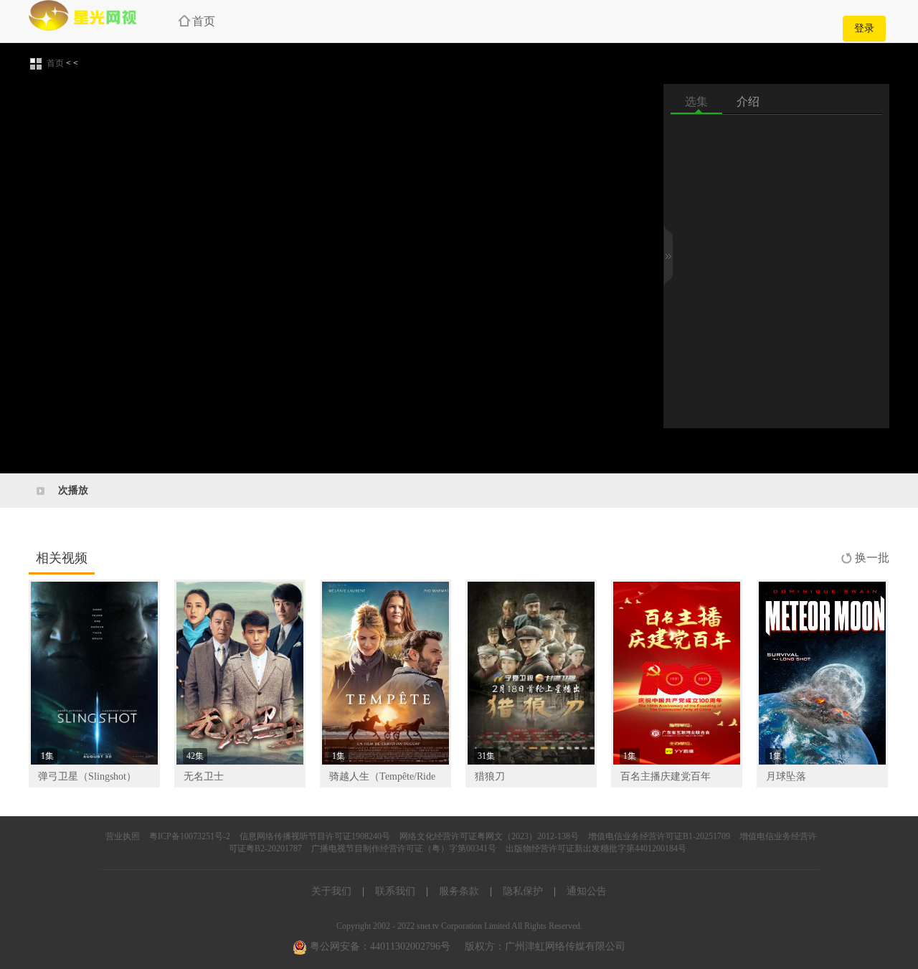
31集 (486, 756)
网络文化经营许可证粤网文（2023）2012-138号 (489, 836)
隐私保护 (523, 891)
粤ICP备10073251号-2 (189, 836)
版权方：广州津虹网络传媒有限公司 (545, 946)
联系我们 (395, 891)
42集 (195, 756)
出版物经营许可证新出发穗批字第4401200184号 (596, 848)
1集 (47, 756)
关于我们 (331, 891)
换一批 (872, 558)
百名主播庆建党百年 (665, 776)
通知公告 (587, 891)
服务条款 (459, 891)
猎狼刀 (490, 776)
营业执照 (122, 836)
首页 (203, 21)
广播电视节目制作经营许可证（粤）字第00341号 (403, 848)
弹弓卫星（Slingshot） (87, 776)
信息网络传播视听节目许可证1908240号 (315, 836)
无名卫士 (204, 776)
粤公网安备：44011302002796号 (378, 946)
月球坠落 (786, 776)
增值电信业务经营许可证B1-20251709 (659, 836)
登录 (864, 28)
